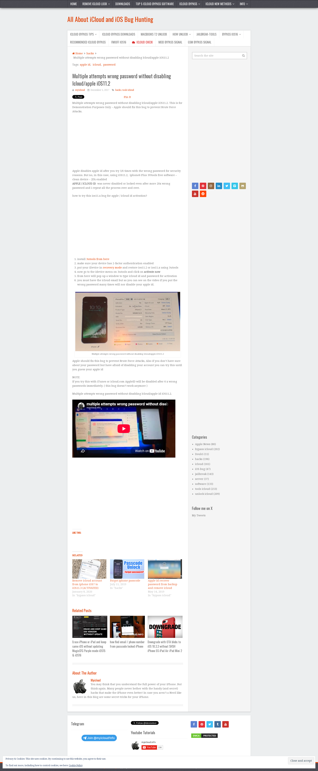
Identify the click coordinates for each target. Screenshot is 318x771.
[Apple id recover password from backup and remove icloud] (165, 569)
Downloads (122, 4)
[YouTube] (195, 194)
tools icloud (128, 90)
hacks (118, 90)
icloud (97, 64)
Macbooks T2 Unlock (154, 34)
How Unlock (180, 34)
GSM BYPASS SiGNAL (199, 42)
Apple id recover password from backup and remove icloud (162, 584)
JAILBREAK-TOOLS (206, 34)
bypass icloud (204, 449)
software (200, 483)
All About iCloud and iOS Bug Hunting (110, 19)
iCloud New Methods (218, 4)
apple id (85, 64)
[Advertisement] (127, 143)
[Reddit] (203, 194)
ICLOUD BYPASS (188, 4)
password (109, 64)
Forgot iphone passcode (125, 580)
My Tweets (199, 515)
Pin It (127, 97)
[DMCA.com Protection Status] (204, 737)
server (199, 478)
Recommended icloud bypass (88, 42)
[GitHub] (242, 186)
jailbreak (200, 474)
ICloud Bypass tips (82, 34)
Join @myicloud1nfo (101, 738)
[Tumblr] (217, 724)
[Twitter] (227, 186)
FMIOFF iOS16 (118, 42)
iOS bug (200, 469)
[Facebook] (195, 186)
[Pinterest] (203, 186)
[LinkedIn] (219, 186)
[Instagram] (211, 186)
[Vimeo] (235, 186)
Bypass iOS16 (230, 34)
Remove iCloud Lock (94, 4)
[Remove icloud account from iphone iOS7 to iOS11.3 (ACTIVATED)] (89, 569)
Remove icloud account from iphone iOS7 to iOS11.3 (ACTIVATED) (87, 584)
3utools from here (97, 259)
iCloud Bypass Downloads (118, 34)
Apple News (202, 444)
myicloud (80, 90)
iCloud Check (144, 42)
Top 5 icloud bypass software (155, 4)
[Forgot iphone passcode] (127, 569)
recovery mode (112, 267)
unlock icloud (204, 493)
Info (242, 4)
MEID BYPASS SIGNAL (170, 42)
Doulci (199, 454)
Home (73, 4)
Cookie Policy (76, 765)
